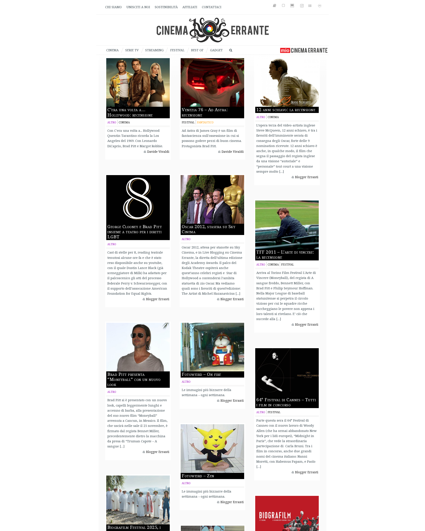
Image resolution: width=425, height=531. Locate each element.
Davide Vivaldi (158, 152)
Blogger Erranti (306, 177)
